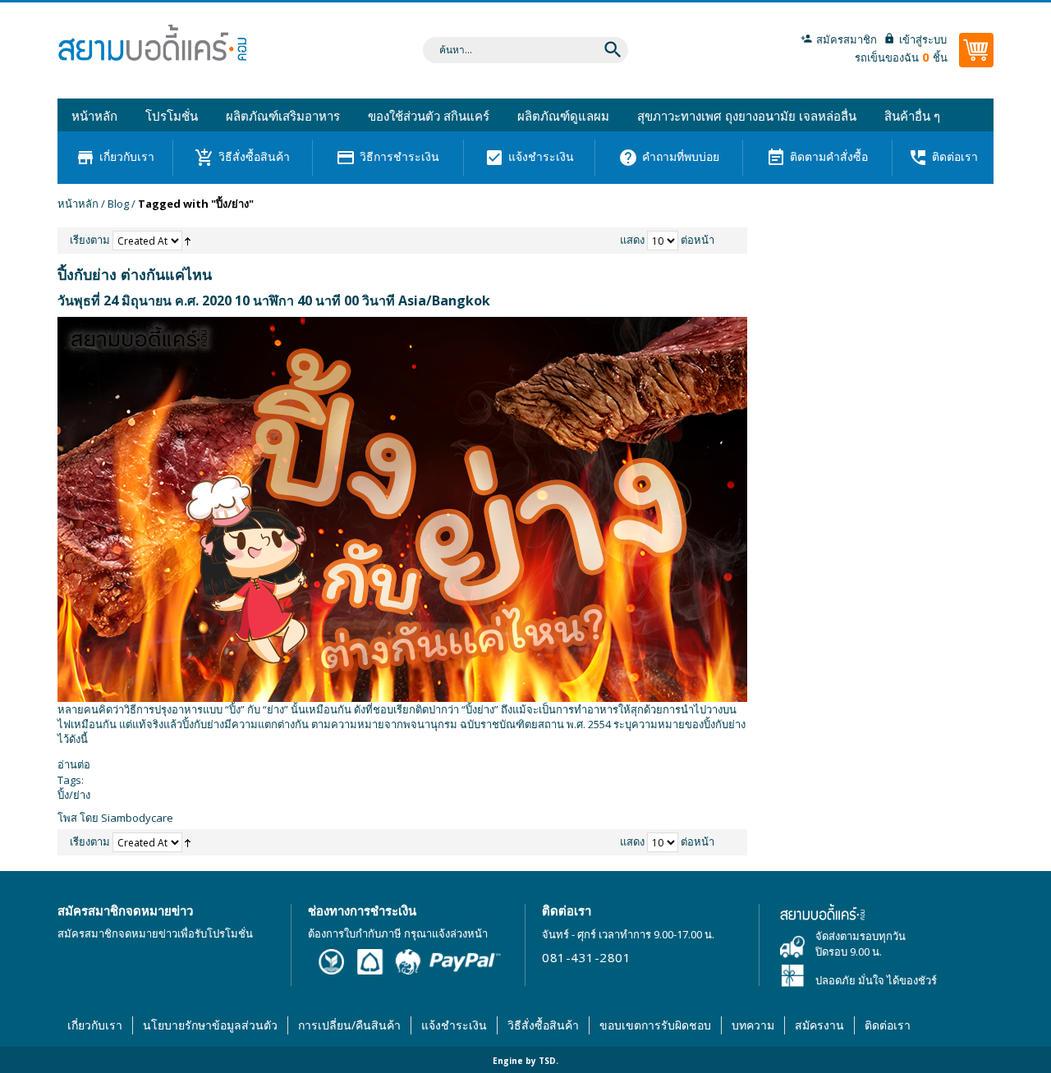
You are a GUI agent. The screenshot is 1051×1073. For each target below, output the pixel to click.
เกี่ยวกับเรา (94, 1025)
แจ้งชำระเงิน (454, 1025)
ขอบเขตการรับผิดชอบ (655, 1025)
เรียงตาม (90, 239)
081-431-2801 (586, 957)
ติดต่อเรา (888, 1025)
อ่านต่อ (73, 764)
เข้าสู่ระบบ (923, 39)
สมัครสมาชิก (846, 39)
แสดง (632, 239)
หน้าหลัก (78, 203)
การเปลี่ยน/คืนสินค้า (349, 1025)
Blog (118, 203)
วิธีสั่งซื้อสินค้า (543, 1025)
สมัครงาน (819, 1025)
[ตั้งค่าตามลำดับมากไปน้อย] (187, 239)
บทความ (753, 1025)
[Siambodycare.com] (151, 47)
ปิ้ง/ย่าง (73, 794)
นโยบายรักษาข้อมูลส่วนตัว (210, 1025)
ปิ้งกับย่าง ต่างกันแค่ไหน (134, 274)
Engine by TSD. (525, 1060)
